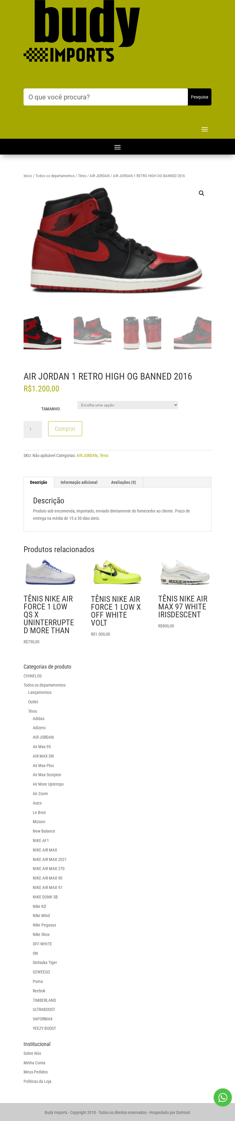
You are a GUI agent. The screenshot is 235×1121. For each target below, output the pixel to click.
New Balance (44, 831)
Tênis (82, 175)
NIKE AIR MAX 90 (47, 878)
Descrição (38, 482)
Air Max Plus (43, 765)
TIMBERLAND (44, 1000)
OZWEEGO (41, 971)
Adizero (39, 727)
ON (35, 953)
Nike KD (39, 906)
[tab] (38, 482)
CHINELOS (33, 675)
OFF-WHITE (42, 943)
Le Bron (39, 812)
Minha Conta (34, 1062)
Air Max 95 (42, 746)
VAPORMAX (43, 1018)
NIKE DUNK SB (45, 896)
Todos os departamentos (55, 175)
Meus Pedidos (36, 1071)
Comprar (65, 428)
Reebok (39, 990)
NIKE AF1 (41, 840)
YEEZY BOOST (44, 1028)
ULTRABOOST (44, 1009)
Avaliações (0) (123, 482)
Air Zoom (40, 793)
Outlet (33, 701)
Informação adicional (79, 482)
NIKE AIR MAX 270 (49, 868)
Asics (37, 803)
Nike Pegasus (44, 925)
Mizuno (39, 821)
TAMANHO (50, 408)
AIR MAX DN (43, 756)
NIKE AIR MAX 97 (47, 887)
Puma (38, 981)
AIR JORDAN (100, 175)
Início (28, 175)
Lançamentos (39, 692)
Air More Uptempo (48, 784)
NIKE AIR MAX (45, 850)
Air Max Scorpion (47, 774)
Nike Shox (41, 934)
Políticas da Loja (37, 1081)
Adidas (38, 718)
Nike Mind (41, 915)
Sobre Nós (32, 1053)
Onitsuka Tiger (45, 962)
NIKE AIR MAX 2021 (50, 859)
